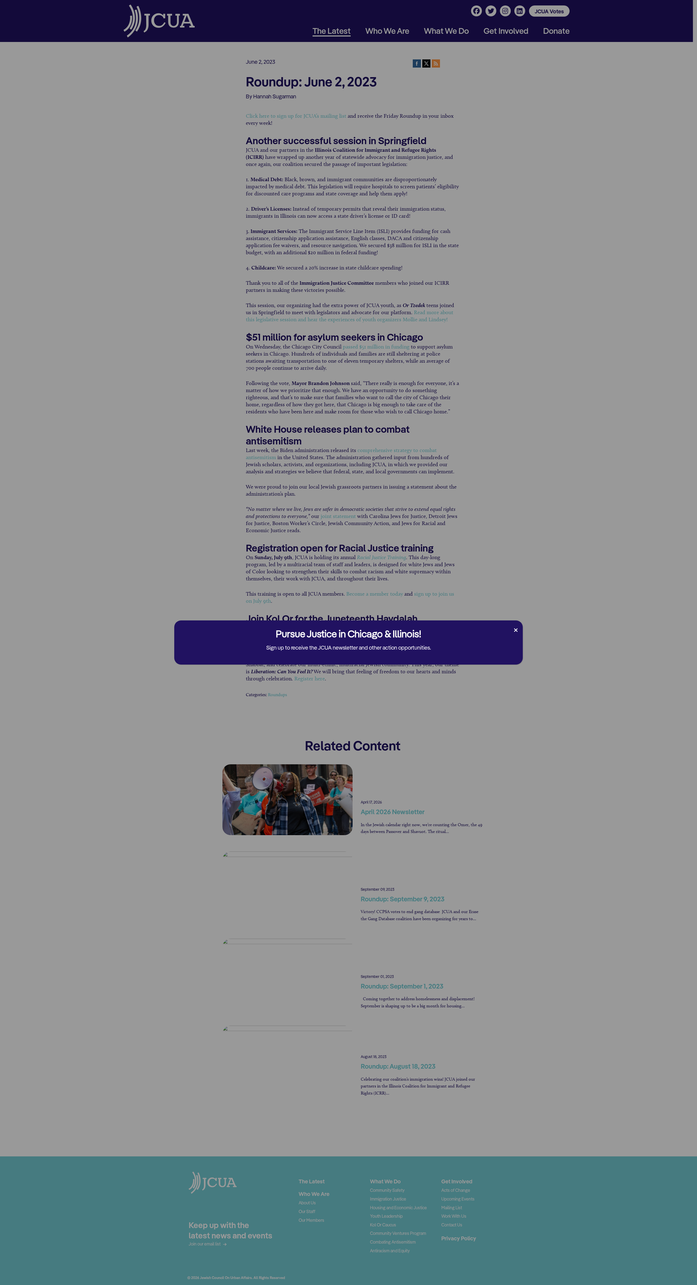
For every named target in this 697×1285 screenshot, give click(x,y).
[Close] (516, 630)
